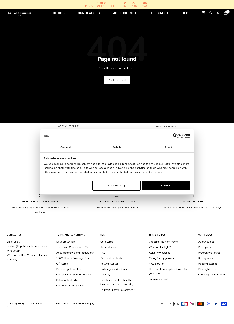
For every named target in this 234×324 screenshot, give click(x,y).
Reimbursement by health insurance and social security (116, 282)
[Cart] (225, 13)
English (35, 303)
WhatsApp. (13, 250)
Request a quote (110, 247)
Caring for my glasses (161, 258)
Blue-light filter (207, 269)
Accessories (124, 13)
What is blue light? (160, 247)
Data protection (65, 242)
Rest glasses (205, 258)
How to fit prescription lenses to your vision (168, 271)
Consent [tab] (65, 147)
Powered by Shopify (83, 303)
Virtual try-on (156, 263)
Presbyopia (204, 247)
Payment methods (111, 258)
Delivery (105, 274)
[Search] (210, 13)
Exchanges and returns (113, 269)
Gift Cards (62, 263)
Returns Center (109, 263)
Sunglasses (89, 13)
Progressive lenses (209, 252)
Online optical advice (68, 280)
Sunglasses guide (159, 279)
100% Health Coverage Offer (73, 258)
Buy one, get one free (69, 269)
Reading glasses (207, 263)
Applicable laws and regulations (75, 252)
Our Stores (106, 242)
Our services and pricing (70, 285)
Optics (59, 13)
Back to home (117, 80)
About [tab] (168, 147)
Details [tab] (117, 147)
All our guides (206, 242)
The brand (158, 13)
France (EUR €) (16, 303)
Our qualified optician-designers (74, 274)
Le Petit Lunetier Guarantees (117, 290)
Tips (184, 13)
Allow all (166, 185)
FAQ (103, 252)
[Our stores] (203, 13)
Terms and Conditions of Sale (73, 247)
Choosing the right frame (163, 242)
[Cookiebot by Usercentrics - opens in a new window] (175, 136)
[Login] (218, 12)
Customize (114, 185)
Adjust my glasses (159, 252)
